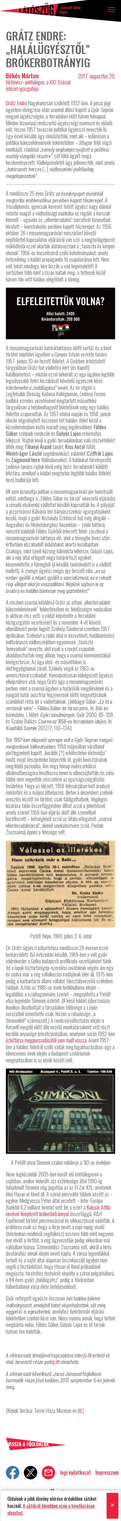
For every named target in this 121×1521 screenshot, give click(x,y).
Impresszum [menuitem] (107, 1472)
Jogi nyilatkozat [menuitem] (75, 1472)
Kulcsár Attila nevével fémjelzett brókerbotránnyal (58, 1210)
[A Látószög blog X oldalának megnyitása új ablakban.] (30, 1472)
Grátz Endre (16, 103)
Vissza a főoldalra (28, 1444)
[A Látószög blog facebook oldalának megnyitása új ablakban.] (12, 1472)
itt (89, 1355)
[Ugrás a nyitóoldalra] (29, 9)
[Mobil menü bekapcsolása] (111, 9)
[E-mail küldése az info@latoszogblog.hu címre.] (48, 1472)
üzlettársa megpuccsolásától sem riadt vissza (46, 1040)
